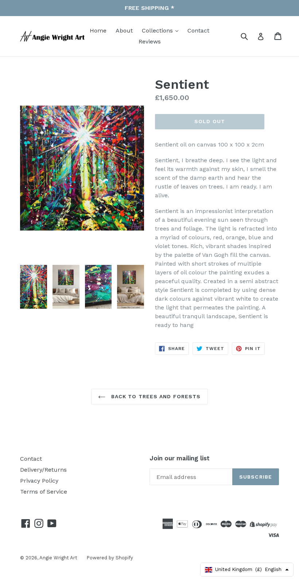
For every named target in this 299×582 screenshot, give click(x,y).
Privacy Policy (39, 480)
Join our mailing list (180, 458)
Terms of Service (43, 491)
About (124, 30)
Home (98, 30)
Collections (158, 30)
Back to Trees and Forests (155, 396)
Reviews (150, 41)
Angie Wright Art (58, 557)
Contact (198, 30)
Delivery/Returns (43, 469)
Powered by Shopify (109, 557)
